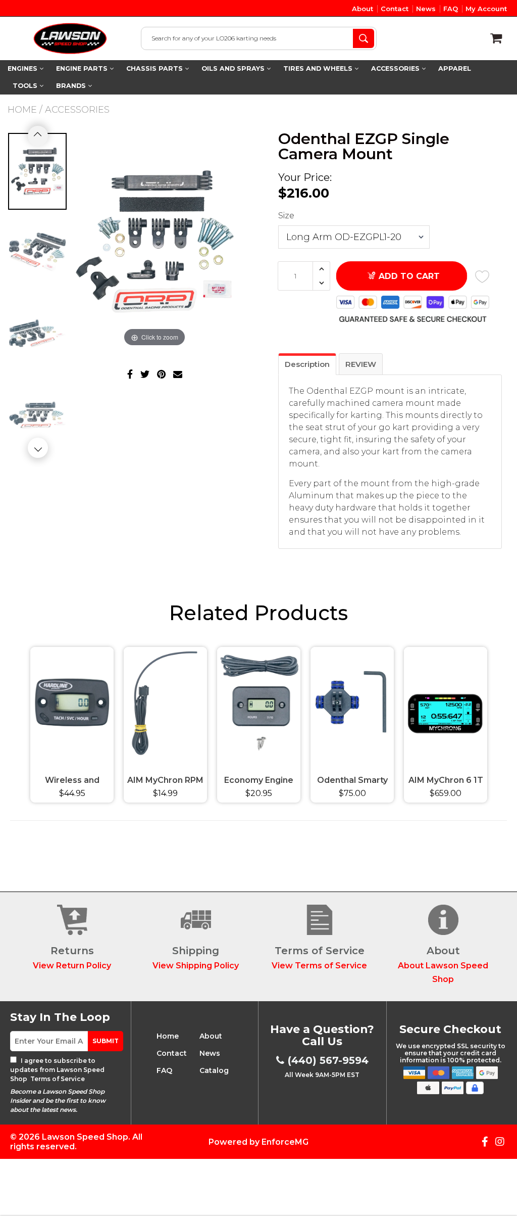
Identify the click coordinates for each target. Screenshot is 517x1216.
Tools (26, 85)
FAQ (450, 9)
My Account (486, 9)
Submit (105, 1041)
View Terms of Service (319, 965)
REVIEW (360, 364)
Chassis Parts (155, 68)
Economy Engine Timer (258, 781)
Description (307, 364)
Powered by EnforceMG (258, 1142)
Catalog (214, 1070)
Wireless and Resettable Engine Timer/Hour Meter (72, 781)
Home (22, 109)
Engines (23, 68)
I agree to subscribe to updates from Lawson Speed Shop (57, 1070)
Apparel (454, 68)
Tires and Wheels (318, 68)
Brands (72, 85)
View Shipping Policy (195, 965)
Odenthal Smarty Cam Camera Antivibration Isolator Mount (352, 781)
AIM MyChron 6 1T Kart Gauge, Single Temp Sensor (445, 781)
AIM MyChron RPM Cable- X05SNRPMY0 (165, 781)
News (426, 9)
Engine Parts (83, 68)
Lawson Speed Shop (85, 1137)
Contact (394, 9)
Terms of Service (57, 1079)
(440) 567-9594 (328, 1060)
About (362, 9)
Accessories (396, 68)
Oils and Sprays (234, 68)
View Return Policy (72, 965)
